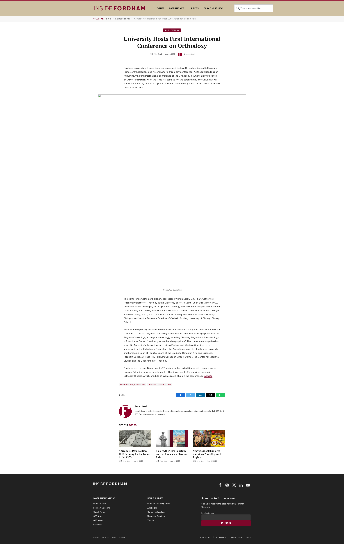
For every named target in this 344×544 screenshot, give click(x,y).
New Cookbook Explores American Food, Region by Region (208, 454)
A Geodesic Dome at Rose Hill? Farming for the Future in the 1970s (134, 454)
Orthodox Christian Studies (159, 384)
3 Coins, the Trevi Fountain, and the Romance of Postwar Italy (172, 454)
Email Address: (207, 513)
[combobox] (253, 8)
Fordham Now (176, 8)
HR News (194, 8)
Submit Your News (213, 8)
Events (160, 8)
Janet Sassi (190, 54)
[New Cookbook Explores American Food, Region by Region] (209, 438)
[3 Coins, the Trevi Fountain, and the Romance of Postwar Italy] (172, 438)
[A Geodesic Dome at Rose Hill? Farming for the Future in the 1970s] (135, 438)
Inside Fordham (172, 30)
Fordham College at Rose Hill (132, 384)
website (208, 376)
